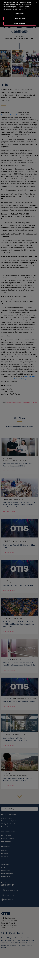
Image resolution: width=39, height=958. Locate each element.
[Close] (36, 3)
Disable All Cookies (19, 18)
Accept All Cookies (19, 23)
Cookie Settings (19, 13)
